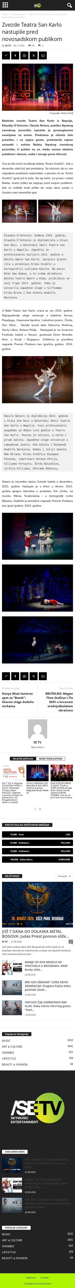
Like (68, 834)
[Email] (43, 55)
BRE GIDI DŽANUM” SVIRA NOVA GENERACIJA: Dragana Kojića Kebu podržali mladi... (48, 986)
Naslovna (31, 1277)
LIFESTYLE (9, 1058)
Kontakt (45, 1277)
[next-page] (40, 809)
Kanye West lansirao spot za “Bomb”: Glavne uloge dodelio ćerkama (18, 700)
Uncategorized (18, 14)
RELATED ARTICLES (23, 758)
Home (5, 14)
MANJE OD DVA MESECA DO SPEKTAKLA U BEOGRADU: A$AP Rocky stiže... (46, 965)
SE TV (8, 45)
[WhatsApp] (24, 55)
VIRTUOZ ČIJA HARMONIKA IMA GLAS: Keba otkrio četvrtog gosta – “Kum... (48, 1006)
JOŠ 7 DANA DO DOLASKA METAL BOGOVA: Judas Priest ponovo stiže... (35, 934)
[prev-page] (35, 809)
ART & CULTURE (12, 1046)
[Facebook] (15, 55)
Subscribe (64, 859)
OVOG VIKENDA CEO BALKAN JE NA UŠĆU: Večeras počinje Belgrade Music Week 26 (37, 788)
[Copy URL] (6, 55)
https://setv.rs (37, 747)
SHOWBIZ (8, 1052)
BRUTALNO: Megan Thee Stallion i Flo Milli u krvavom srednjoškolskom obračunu (59, 702)
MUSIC (6, 1040)
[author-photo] (37, 728)
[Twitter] (34, 55)
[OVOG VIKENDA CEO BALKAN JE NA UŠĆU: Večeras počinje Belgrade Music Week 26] (37, 773)
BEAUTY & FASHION (14, 1064)
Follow (65, 842)
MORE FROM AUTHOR (50, 758)
